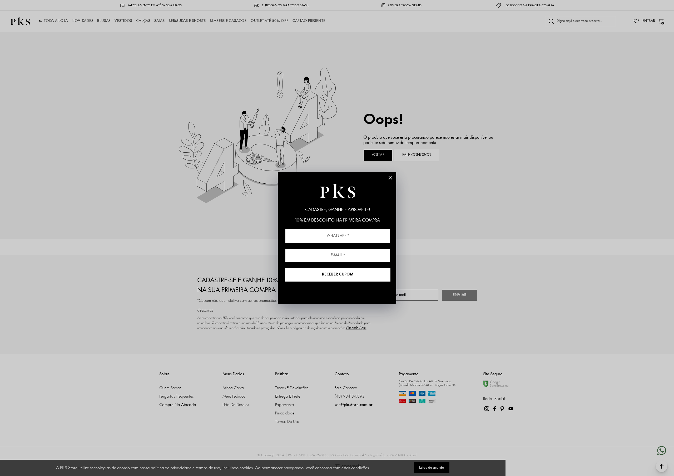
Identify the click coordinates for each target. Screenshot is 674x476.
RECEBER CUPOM (337, 275)
